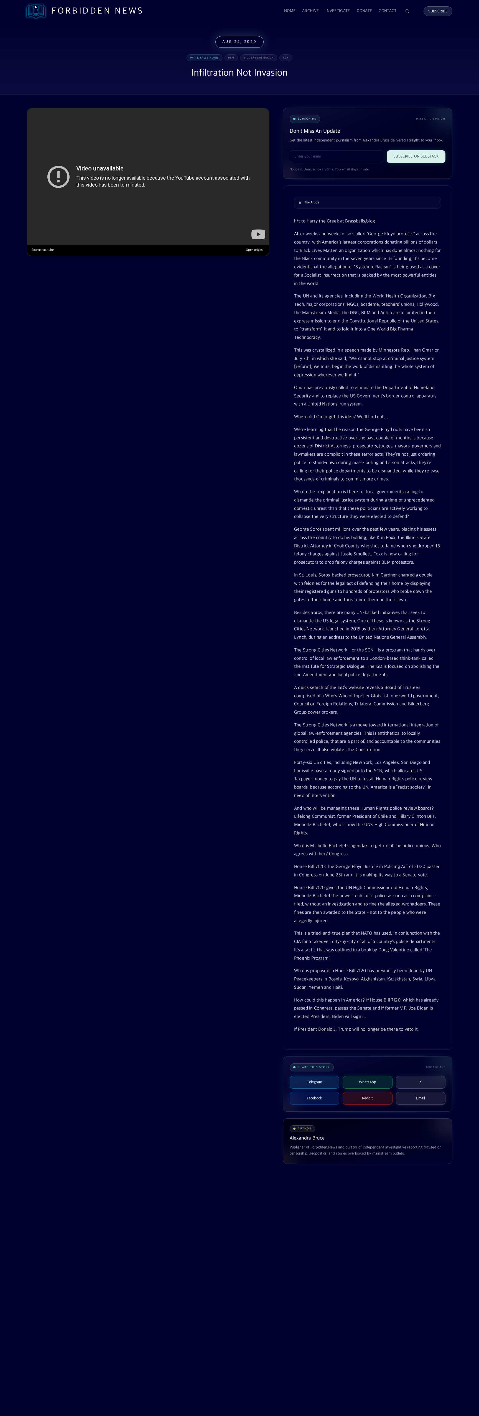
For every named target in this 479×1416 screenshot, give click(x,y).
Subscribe (438, 11)
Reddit (367, 1098)
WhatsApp (367, 1082)
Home (289, 11)
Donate (364, 11)
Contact (387, 11)
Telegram (314, 1082)
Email (420, 1098)
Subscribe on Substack (416, 156)
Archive (310, 11)
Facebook (314, 1098)
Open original (255, 250)
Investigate (337, 11)
